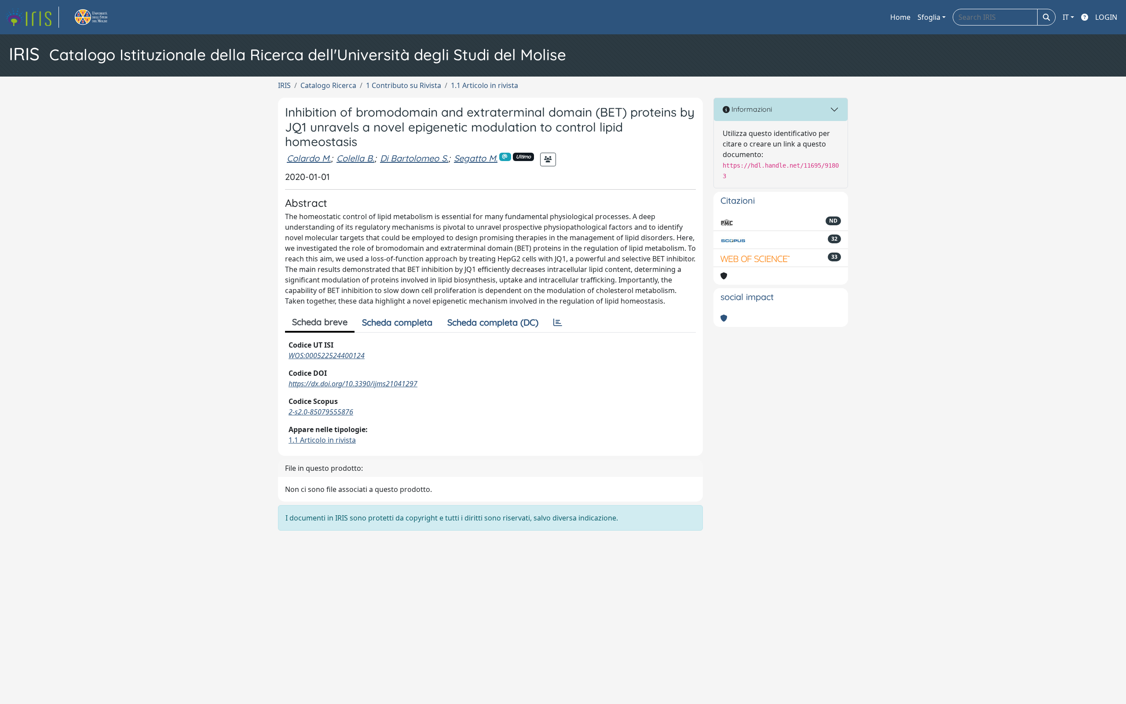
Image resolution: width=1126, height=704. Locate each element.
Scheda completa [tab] (397, 322)
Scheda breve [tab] (319, 321)
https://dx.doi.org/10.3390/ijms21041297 (353, 384)
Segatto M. (475, 158)
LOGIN (1106, 17)
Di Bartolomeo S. (414, 158)
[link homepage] (32, 17)
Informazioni (751, 109)
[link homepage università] (101, 17)
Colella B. (355, 158)
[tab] (558, 322)
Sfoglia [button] (929, 17)
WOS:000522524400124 (327, 355)
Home (900, 17)
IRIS (284, 85)
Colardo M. (309, 158)
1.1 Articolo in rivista (484, 85)
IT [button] (1066, 17)
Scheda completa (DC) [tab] (492, 322)
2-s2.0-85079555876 (321, 412)
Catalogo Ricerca (328, 85)
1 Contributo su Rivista (403, 85)
